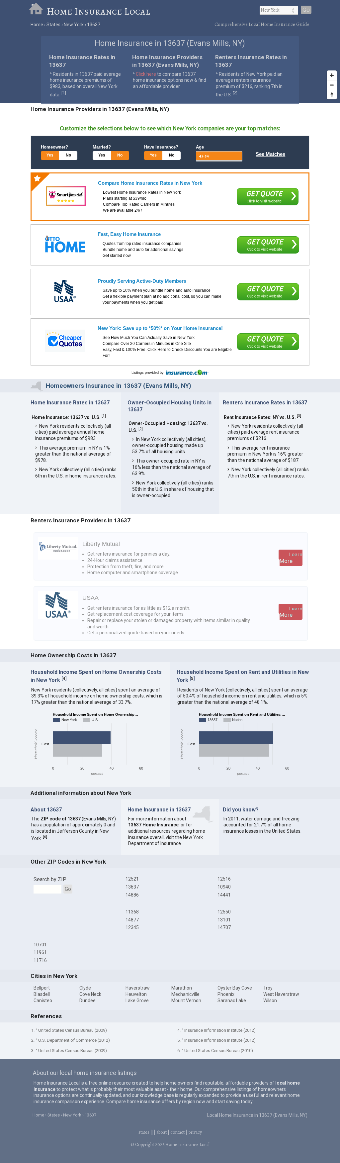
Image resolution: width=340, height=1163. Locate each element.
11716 (40, 960)
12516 (224, 879)
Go (306, 10)
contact (177, 1132)
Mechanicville (185, 994)
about (161, 1132)
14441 (224, 895)
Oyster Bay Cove (234, 988)
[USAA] (65, 291)
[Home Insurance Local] (38, 11)
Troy (268, 988)
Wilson (270, 1000)
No (68, 155)
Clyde (85, 988)
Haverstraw (138, 988)
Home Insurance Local (98, 11)
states (143, 1132)
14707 (224, 927)
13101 (224, 919)
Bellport (42, 988)
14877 (132, 919)
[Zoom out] (332, 85)
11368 (132, 911)
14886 (132, 895)
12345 (132, 927)
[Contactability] (66, 196)
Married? (102, 147)
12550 (224, 911)
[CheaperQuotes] (65, 341)
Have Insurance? (161, 147)
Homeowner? (54, 147)
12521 (132, 879)
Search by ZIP (50, 879)
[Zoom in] (332, 75)
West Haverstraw (281, 994)
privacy (195, 1132)
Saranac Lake (231, 1000)
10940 (224, 887)
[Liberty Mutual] (58, 558)
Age (200, 147)
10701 (40, 944)
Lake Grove (137, 1000)
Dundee (87, 1000)
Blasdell (42, 994)
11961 (40, 952)
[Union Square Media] (65, 244)
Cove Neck (90, 994)
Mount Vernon (186, 1000)
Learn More (291, 557)
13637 (132, 887)
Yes (49, 155)
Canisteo (43, 1000)
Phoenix (225, 994)
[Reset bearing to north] (332, 94)
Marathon (181, 988)
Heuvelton (136, 994)
